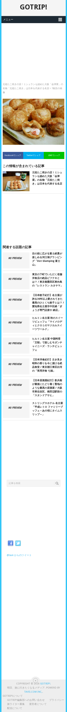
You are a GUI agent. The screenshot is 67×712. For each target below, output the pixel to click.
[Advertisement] (33, 48)
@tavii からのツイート (19, 555)
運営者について (38, 704)
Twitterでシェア (34, 155)
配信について (14, 708)
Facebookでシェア (13, 155)
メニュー (8, 19)
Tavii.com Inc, (33, 691)
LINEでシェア (54, 155)
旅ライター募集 (16, 704)
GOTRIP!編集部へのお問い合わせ (26, 699)
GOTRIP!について (13, 695)
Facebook (10, 543)
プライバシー (56, 699)
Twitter (18, 543)
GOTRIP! (33, 7)
